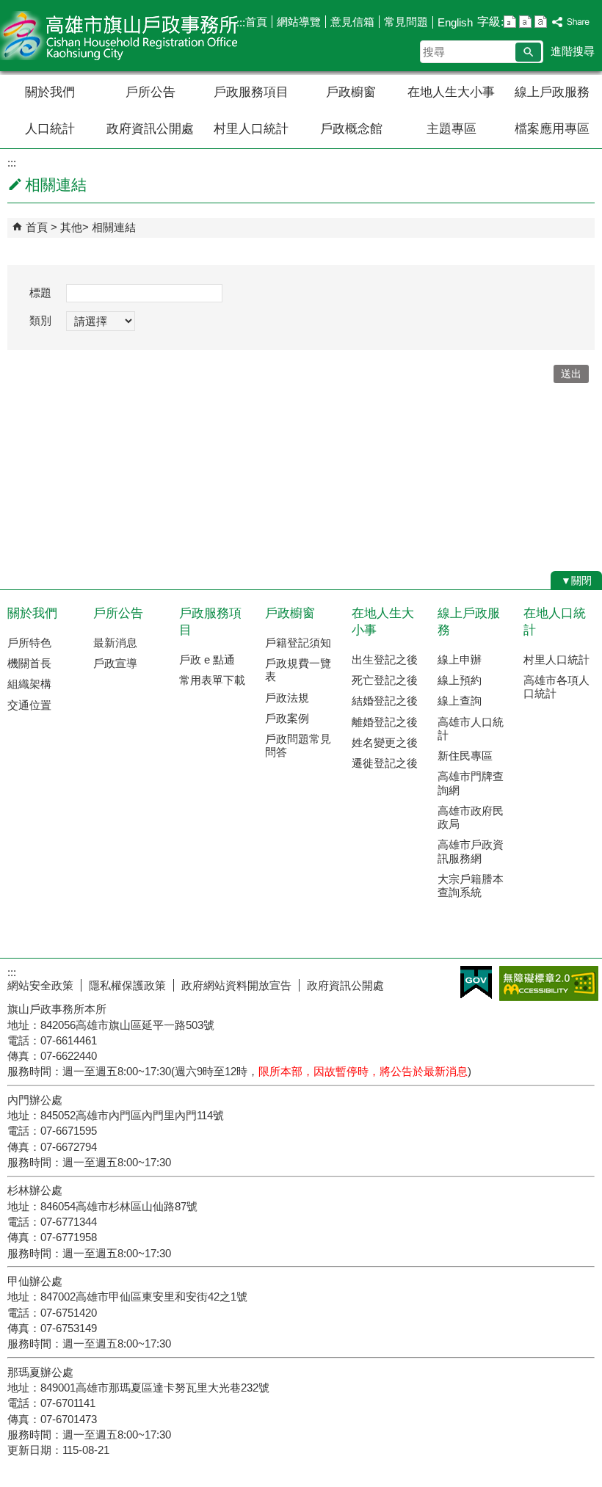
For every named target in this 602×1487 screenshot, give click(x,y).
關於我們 (50, 92)
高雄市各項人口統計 (556, 686)
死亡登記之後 (385, 680)
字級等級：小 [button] (510, 21)
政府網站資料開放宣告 (236, 985)
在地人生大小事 (451, 92)
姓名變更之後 (385, 742)
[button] (528, 52)
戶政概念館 (351, 129)
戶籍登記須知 (298, 642)
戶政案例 (287, 718)
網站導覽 (299, 21)
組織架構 (29, 683)
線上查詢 (460, 700)
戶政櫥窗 (351, 92)
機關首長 (29, 663)
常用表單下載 (212, 680)
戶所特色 (29, 642)
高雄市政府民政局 (471, 817)
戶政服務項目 (251, 92)
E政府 (476, 982)
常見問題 (406, 21)
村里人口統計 (251, 129)
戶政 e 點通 (207, 659)
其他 (71, 227)
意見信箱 (352, 21)
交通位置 (29, 705)
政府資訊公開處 (150, 129)
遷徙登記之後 (385, 763)
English (455, 22)
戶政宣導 (115, 663)
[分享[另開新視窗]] (571, 22)
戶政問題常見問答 (298, 745)
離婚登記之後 (385, 722)
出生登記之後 (385, 659)
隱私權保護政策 (127, 985)
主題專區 (451, 129)
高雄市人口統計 (471, 728)
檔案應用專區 (552, 129)
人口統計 (50, 129)
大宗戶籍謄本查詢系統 (471, 885)
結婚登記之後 (385, 700)
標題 (40, 292)
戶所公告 (150, 92)
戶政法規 (287, 697)
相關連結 (114, 227)
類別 (40, 320)
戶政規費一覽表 (298, 670)
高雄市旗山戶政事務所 (124, 35)
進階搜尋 (573, 51)
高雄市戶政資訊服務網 (471, 851)
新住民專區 (465, 755)
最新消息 (115, 642)
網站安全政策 (40, 985)
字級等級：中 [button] (525, 22)
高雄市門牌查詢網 (471, 783)
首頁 (256, 21)
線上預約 (460, 680)
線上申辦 (460, 659)
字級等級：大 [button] (540, 21)
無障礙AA (548, 983)
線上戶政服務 (552, 92)
